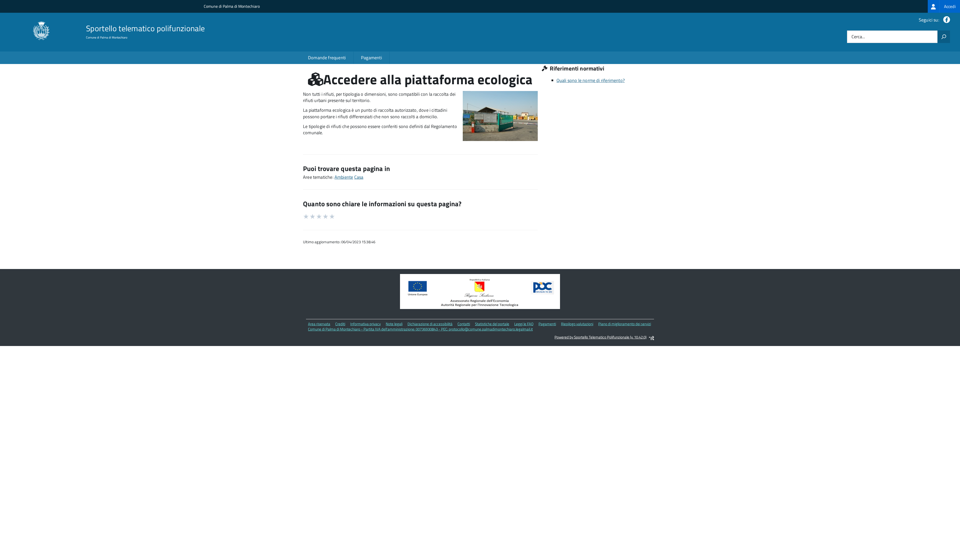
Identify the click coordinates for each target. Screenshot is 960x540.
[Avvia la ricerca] (944, 36)
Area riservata (319, 324)
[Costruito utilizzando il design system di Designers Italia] (651, 338)
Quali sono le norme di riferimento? (590, 80)
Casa (359, 177)
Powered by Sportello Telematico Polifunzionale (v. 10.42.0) (600, 337)
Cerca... (858, 37)
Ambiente (343, 177)
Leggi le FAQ (524, 324)
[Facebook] (945, 19)
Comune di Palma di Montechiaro (232, 6)
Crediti (340, 324)
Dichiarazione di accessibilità (430, 324)
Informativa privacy (365, 324)
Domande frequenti (327, 57)
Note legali (394, 324)
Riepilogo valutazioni (577, 324)
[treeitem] (944, 6)
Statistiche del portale (492, 324)
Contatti (464, 324)
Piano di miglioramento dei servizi (624, 324)
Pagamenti (371, 57)
